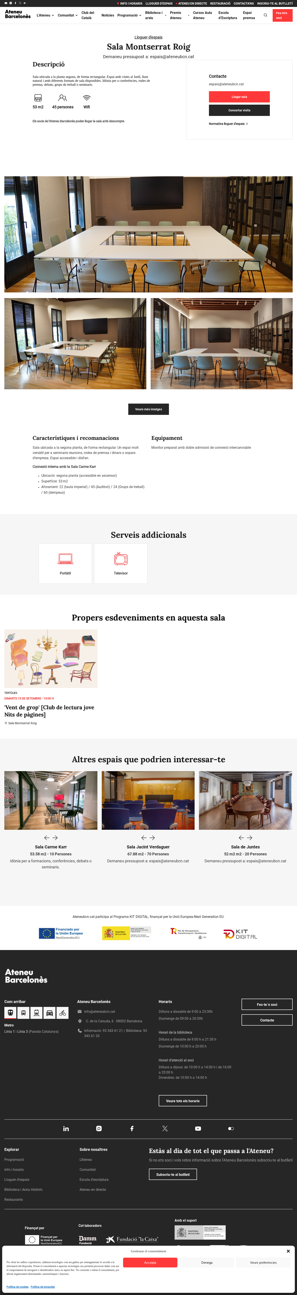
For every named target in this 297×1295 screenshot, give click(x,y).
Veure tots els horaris (183, 1101)
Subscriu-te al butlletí (173, 1175)
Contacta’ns (244, 3)
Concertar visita (239, 110)
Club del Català (88, 15)
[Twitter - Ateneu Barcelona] (20, 3)
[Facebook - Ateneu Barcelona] (15, 3)
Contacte (267, 1020)
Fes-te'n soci (281, 15)
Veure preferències (263, 1262)
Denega (206, 1262)
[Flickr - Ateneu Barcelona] (25, 3)
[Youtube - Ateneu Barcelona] (5, 3)
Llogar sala (239, 97)
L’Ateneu (43, 15)
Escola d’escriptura (94, 1180)
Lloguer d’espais (159, 3)
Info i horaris (131, 3)
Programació (127, 15)
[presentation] (46, 838)
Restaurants (13, 1200)
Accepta (150, 1262)
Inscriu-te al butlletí (275, 3)
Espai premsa (249, 15)
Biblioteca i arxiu (153, 15)
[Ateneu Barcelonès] (18, 22)
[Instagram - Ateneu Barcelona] (10, 3)
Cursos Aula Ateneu (202, 15)
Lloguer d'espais (148, 37)
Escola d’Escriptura (228, 15)
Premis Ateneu (175, 15)
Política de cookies (17, 1286)
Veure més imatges (148, 409)
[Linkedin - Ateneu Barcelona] (65, 1131)
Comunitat (66, 15)
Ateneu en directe (192, 3)
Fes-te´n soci (267, 1005)
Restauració (220, 3)
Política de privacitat (43, 1286)
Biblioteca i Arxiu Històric (23, 1190)
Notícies (108, 15)
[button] (288, 1251)
